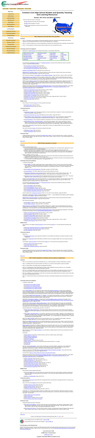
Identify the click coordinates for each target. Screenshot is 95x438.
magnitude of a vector (42, 57)
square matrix (63, 54)
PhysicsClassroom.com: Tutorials (29, 77)
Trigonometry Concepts (33, 62)
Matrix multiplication (29, 358)
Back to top (22, 141)
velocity (62, 57)
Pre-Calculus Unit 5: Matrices (30, 404)
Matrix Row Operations (29, 338)
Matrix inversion (28, 397)
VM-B (26, 23)
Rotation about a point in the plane (31, 363)
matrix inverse (52, 54)
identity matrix (40, 56)
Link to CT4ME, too (49, 421)
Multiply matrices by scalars (30, 384)
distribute (39, 54)
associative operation (27, 56)
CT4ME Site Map (20, 8)
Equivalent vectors (28, 104)
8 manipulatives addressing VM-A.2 (60, 86)
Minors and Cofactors (29, 341)
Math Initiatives (11, 16)
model (51, 59)
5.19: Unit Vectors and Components (32, 67)
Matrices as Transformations (30, 376)
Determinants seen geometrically (31, 366)
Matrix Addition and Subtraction (31, 336)
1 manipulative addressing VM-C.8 (44, 355)
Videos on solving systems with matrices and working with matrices (42, 352)
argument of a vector (27, 54)
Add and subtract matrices (30, 386)
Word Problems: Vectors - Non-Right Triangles (34, 121)
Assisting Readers (10, 35)
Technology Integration (10, 33)
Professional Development (11, 46)
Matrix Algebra (33, 346)
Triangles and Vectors (45, 62)
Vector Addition (37, 75)
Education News (11, 44)
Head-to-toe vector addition (30, 92)
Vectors (35, 102)
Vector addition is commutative (31, 95)
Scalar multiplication (29, 230)
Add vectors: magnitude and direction (32, 246)
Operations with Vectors (29, 235)
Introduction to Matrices (53, 290)
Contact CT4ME (13, 8)
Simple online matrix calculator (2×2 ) (32, 309)
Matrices (45, 295)
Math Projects (11, 22)
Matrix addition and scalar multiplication (32, 394)
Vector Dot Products (29, 119)
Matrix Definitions (28, 334)
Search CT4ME (28, 8)
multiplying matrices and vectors (55, 299)
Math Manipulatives (11, 24)
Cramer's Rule (27, 342)
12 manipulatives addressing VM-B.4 (45, 210)
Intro (40, 416)
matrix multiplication (54, 56)
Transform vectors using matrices (31, 388)
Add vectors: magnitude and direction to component (35, 227)
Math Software (11, 26)
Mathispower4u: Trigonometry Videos (30, 72)
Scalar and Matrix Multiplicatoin (31, 337)
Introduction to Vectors (29, 112)
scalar (62, 53)
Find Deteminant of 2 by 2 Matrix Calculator (33, 287)
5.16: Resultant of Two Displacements (32, 68)
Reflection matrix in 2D (29, 361)
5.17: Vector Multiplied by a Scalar (31, 188)
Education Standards (11, 48)
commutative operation (27, 57)
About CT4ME (5, 8)
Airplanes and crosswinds (30, 97)
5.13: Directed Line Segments (30, 65)
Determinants (27, 344)
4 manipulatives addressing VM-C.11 (59, 355)
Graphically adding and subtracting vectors (33, 228)
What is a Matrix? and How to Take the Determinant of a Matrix (49, 349)
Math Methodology (10, 18)
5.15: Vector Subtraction (29, 186)
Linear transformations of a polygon (31, 362)
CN (59, 416)
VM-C (26, 25)
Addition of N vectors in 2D (30, 93)
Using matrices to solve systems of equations (33, 398)
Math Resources (11, 20)
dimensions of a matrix (42, 53)
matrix (39, 59)
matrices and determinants (35, 300)
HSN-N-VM (31, 125)
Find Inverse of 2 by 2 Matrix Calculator (32, 284)
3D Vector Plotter (31, 178)
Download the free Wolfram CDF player (43, 85)
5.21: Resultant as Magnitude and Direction (33, 190)
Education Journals (11, 42)
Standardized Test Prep (10, 31)
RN (55, 416)
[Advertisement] (85, 18)
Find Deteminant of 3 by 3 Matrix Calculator (33, 288)
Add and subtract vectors (29, 243)
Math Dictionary (32, 50)
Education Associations (10, 40)
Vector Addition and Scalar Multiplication (33, 169)
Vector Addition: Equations (47, 75)
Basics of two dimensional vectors (31, 89)
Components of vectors (29, 106)
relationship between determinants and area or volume (52, 300)
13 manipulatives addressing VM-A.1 (45, 86)
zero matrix (63, 59)
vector (62, 56)
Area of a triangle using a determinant (32, 365)
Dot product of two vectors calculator (32, 175)
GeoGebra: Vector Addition (28, 70)
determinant (25, 59)
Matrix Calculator (31, 318)
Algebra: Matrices (29, 290)
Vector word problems (29, 131)
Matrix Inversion (28, 340)
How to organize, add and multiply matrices (38, 303)
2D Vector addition (28, 91)
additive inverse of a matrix (28, 53)
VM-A (26, 21)
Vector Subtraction (28, 171)
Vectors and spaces (39, 224)
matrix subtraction (53, 57)
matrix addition (53, 53)
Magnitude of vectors (29, 130)
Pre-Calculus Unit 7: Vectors (46, 135)
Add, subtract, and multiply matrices (32, 313)
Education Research (11, 50)
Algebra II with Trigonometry (34, 295)
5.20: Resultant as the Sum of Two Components (34, 189)
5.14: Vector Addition (29, 185)
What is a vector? (33, 80)
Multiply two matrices (29, 387)
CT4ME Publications (11, 52)
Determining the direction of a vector (32, 114)
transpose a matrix (26, 300)
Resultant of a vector (29, 96)
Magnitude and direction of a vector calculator (33, 173)
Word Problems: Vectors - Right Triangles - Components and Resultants (39, 116)
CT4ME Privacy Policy (48, 434)
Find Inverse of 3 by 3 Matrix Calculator (32, 285)
